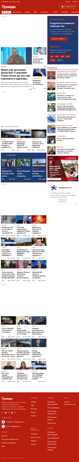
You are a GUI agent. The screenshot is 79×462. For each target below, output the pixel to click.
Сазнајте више (57, 39)
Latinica (67, 1)
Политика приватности (10, 439)
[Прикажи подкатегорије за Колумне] (49, 12)
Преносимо (51, 423)
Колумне (44, 12)
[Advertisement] (23, 32)
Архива (33, 416)
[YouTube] (6, 413)
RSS (3, 446)
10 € (56, 56)
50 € (67, 56)
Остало (33, 444)
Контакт (75, 1)
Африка (33, 441)
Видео (33, 412)
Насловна (17, 12)
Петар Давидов (53, 408)
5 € (52, 56)
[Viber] (15, 413)
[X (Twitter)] (9, 413)
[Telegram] (12, 413)
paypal (59, 60)
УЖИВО (7, 12)
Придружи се (71, 6)
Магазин (64, 12)
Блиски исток (36, 437)
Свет (36, 12)
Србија (27, 12)
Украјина (34, 434)
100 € (52, 60)
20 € (62, 56)
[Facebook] (2, 413)
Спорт (55, 12)
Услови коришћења (9, 443)
